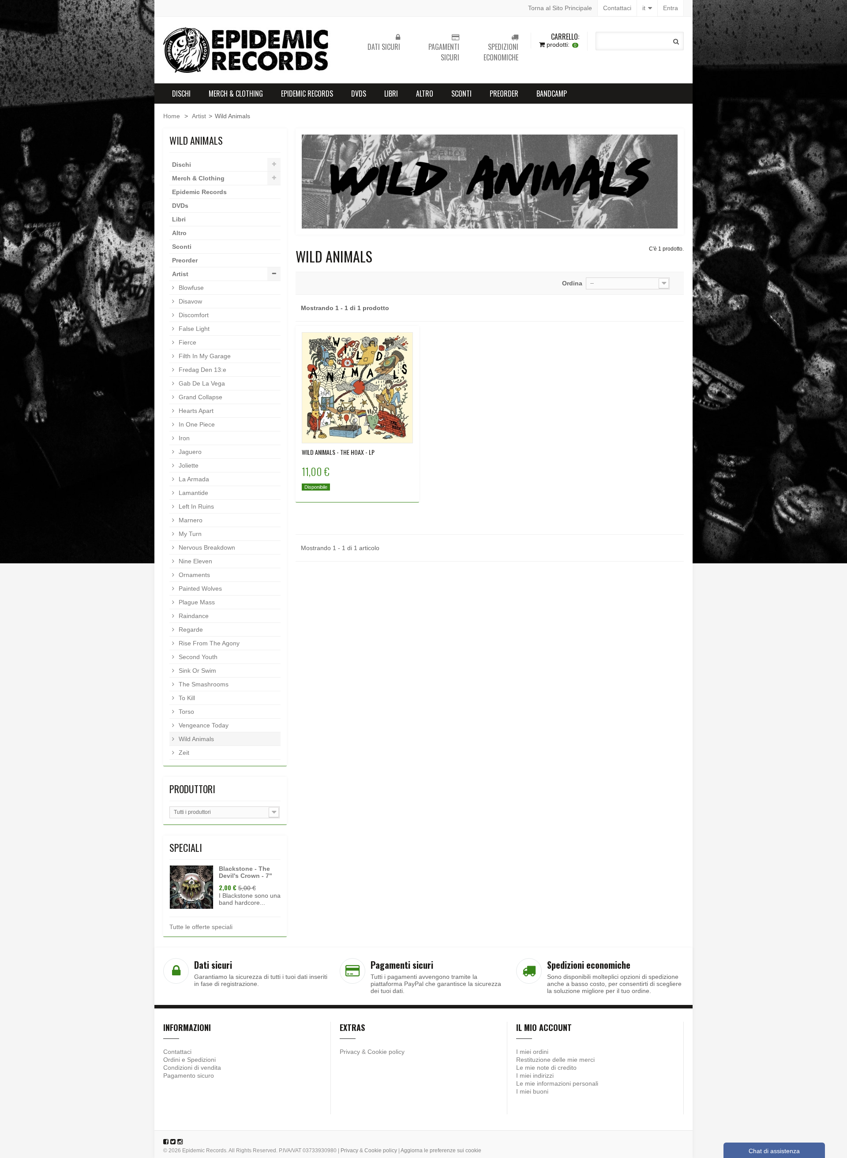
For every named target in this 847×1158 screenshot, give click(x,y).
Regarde (190, 629)
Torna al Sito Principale (560, 7)
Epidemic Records (307, 93)
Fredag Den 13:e (201, 369)
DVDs (358, 93)
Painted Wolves (199, 588)
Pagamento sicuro (188, 1075)
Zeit (183, 752)
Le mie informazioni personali (557, 1083)
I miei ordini (532, 1051)
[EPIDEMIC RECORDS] (247, 50)
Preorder (504, 93)
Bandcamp (551, 93)
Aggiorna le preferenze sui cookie (441, 1150)
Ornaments (193, 574)
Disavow (189, 301)
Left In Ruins (195, 506)
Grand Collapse (199, 397)
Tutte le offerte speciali (200, 926)
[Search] (676, 41)
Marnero (189, 520)
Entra (670, 7)
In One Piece (196, 424)
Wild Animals (195, 738)
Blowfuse (190, 287)
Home (171, 116)
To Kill (186, 697)
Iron (183, 438)
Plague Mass (196, 602)
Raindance (193, 615)
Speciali (185, 847)
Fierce (186, 342)
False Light (193, 328)
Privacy (350, 1051)
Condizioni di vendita (192, 1067)
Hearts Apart (195, 410)
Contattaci (617, 7)
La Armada (193, 479)
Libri (391, 93)
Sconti (461, 93)
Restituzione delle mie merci (555, 1059)
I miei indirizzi (535, 1075)
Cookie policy (386, 1051)
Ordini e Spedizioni (189, 1059)
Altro (424, 93)
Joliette (188, 465)
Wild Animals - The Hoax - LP (338, 452)
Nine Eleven (194, 561)
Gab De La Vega (201, 383)
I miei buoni (532, 1091)
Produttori (192, 789)
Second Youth (197, 656)
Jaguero (189, 451)
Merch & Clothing (236, 93)
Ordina (572, 283)
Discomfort (193, 315)
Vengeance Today (203, 725)
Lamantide (192, 492)
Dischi (181, 93)
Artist (199, 116)
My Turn (189, 533)
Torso (185, 711)
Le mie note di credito (546, 1067)
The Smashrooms (203, 684)
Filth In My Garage (204, 356)
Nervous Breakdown (206, 547)
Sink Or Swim (196, 670)
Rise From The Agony (208, 643)
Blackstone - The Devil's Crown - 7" (245, 872)
